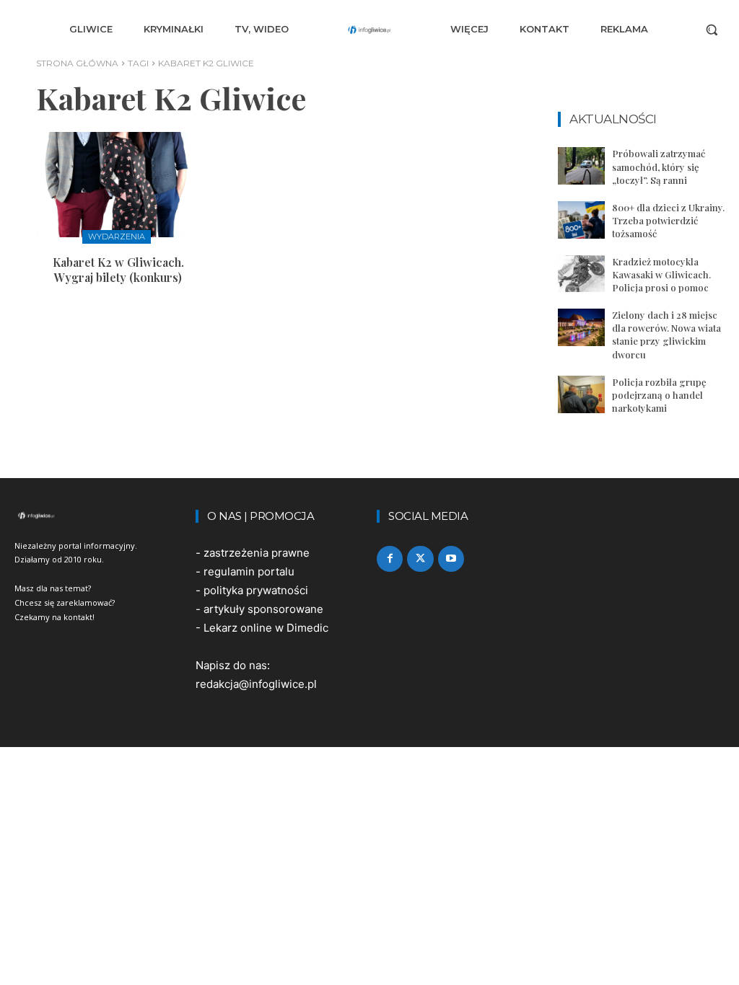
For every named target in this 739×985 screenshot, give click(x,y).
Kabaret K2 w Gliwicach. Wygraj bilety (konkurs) (118, 270)
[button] (712, 30)
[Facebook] (390, 559)
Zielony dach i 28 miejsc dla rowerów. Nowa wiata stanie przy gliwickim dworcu (666, 335)
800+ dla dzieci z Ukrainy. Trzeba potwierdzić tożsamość (668, 220)
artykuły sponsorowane (263, 609)
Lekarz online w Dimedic (266, 628)
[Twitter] (420, 559)
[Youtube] (451, 559)
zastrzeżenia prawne (257, 553)
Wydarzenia (116, 236)
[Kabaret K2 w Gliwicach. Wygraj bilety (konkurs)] (118, 184)
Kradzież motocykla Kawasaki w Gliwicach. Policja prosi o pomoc (661, 274)
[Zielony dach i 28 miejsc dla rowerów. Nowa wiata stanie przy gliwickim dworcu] (581, 327)
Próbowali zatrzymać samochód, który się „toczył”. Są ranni (658, 166)
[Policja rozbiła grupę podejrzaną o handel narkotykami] (581, 394)
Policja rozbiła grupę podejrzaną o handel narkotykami (659, 395)
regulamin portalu (249, 571)
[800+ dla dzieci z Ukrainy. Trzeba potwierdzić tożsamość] (581, 220)
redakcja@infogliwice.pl (256, 684)
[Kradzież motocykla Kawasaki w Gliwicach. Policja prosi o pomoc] (581, 274)
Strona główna (77, 63)
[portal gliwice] (97, 515)
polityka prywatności (256, 590)
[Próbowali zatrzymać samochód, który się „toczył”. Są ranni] (581, 166)
